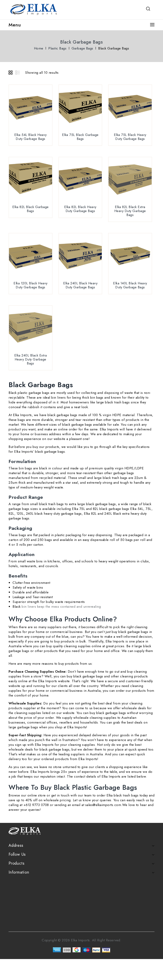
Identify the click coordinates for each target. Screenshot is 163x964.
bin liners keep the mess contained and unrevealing (61, 606)
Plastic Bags (57, 48)
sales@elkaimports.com (103, 804)
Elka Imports (22, 415)
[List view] (17, 73)
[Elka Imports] (34, 9)
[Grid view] (11, 73)
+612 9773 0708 (36, 804)
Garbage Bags (82, 48)
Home (38, 48)
